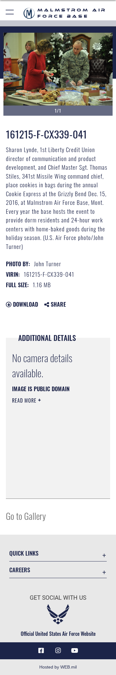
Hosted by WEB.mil (58, 667)
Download (24, 304)
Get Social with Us (58, 597)
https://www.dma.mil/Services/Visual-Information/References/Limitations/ (49, 478)
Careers (19, 569)
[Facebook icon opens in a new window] (41, 650)
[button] (10, 13)
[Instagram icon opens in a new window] (58, 650)
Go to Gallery (26, 515)
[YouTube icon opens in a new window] (74, 650)
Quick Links (23, 553)
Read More (25, 400)
